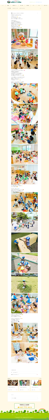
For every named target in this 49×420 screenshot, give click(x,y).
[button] (8, 5)
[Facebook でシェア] (11, 372)
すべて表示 (40, 378)
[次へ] (47, 418)
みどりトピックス (22, 8)
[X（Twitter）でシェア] (13, 372)
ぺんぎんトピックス (15, 8)
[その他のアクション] (37, 13)
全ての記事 (9, 8)
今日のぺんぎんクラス (12, 387)
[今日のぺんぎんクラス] (13, 383)
